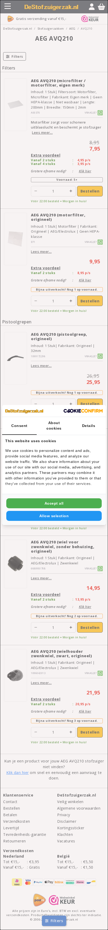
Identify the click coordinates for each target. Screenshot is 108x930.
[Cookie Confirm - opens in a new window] (83, 411)
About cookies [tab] (54, 425)
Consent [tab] (19, 426)
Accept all (54, 503)
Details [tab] (88, 426)
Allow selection (54, 516)
